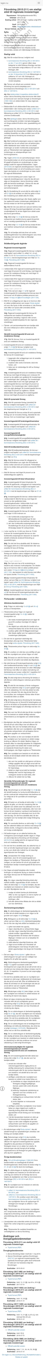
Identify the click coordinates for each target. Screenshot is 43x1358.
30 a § (6, 578)
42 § (5, 802)
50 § (5, 1011)
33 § (5, 652)
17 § (5, 339)
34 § (5, 657)
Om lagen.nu (6, 1355)
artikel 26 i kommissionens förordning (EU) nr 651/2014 (20, 427)
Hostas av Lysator (21, 1357)
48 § (5, 962)
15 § (5, 291)
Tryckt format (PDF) (15, 1247)
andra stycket (17, 643)
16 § (5, 313)
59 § (5, 1229)
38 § (5, 712)
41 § (5, 790)
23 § (5, 438)
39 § (5, 737)
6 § (5, 141)
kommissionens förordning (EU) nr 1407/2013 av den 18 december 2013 (24, 73)
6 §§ (17, 297)
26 (38, 646)
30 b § (8, 587)
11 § (5, 224)
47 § (5, 919)
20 (39, 191)
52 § (5, 1034)
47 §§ (13, 1013)
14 (38, 257)
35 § (5, 677)
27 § (5, 496)
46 (9, 1013)
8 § (5, 191)
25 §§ (28, 606)
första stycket (35, 303)
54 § (5, 1137)
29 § (5, 543)
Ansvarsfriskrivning (19, 1355)
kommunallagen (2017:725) (29, 297)
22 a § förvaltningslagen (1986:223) (21, 1160)
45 (17, 1058)
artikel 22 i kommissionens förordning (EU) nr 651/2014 (20, 406)
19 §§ (20, 217)
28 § (5, 511)
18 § (5, 352)
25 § (15, 457)
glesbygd (14, 119)
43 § (24, 688)
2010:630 (8, 167)
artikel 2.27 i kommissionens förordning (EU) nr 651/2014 (22, 110)
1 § (5, 35)
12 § (5, 232)
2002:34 (16, 158)
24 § (5, 450)
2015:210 (8, 840)
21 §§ (9, 193)
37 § (5, 700)
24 (29, 665)
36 (40, 1164)
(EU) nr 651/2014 (30, 89)
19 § (5, 373)
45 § (5, 880)
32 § (5, 646)
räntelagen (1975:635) (18, 1028)
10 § (5, 217)
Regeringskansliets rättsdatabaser (29, 26)
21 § (29, 409)
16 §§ (6, 260)
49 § (5, 991)
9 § (5, 207)
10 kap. (12, 297)
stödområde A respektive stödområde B (24, 94)
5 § (5, 119)
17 (9, 347)
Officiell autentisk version (16, 1330)
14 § (5, 263)
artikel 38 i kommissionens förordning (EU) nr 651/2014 (21, 441)
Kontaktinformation (33, 1355)
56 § (5, 1170)
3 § (5, 84)
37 (5, 1167)
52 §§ (14, 1167)
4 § (5, 94)
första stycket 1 (20, 954)
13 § (5, 251)
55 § (5, 1160)
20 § (5, 402)
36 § (5, 685)
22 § (5, 424)
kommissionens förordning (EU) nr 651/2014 (20, 674)
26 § (5, 482)
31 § (5, 606)
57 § (5, 1185)
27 (38, 491)
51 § (5, 1023)
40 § (5, 753)
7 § (5, 158)
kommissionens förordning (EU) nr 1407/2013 (20, 349)
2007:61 (11, 1258)
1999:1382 (8, 101)
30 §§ (6, 649)
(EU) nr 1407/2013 (10, 91)
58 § (5, 1209)
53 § (18, 1003)
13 (17, 217)
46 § (5, 911)
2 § (5, 57)
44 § (5, 856)
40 (7, 1167)
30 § (5, 563)
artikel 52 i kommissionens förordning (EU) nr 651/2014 (22, 453)
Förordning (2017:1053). (12, 310)
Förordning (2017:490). (17, 260)
